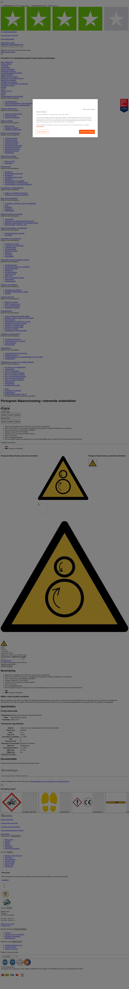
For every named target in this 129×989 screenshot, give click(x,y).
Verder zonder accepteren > (89, 109)
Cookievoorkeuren (42, 131)
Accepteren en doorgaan (87, 131)
